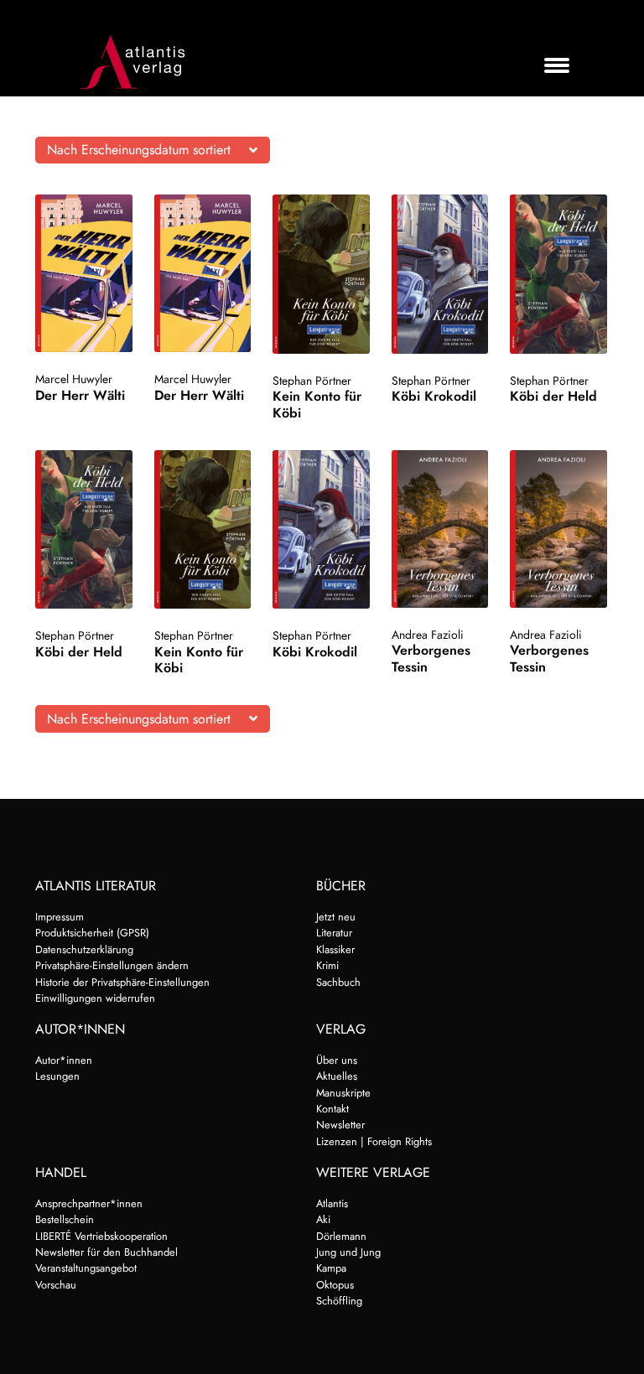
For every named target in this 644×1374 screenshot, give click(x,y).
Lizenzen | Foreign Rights (374, 1141)
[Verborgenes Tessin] (440, 529)
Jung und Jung (348, 1252)
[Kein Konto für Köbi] (321, 273)
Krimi (327, 965)
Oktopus (335, 1285)
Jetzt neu (336, 917)
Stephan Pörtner (312, 380)
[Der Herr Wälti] (83, 273)
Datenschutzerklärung (84, 949)
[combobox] (152, 150)
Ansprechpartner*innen (89, 1203)
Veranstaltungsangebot (86, 1268)
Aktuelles (336, 1076)
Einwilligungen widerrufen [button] (95, 998)
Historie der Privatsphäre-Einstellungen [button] (122, 982)
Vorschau (55, 1285)
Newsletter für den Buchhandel (106, 1252)
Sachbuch (338, 982)
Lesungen (57, 1076)
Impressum (59, 917)
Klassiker (335, 949)
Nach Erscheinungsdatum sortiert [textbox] (139, 149)
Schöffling (339, 1301)
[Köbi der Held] (558, 273)
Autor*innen (63, 1060)
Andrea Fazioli (428, 634)
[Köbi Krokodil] (440, 273)
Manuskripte (343, 1093)
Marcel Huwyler (73, 379)
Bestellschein (64, 1219)
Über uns (336, 1060)
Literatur (334, 933)
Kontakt (332, 1109)
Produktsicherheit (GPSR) (92, 933)
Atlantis (332, 1203)
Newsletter (340, 1125)
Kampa (331, 1268)
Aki (323, 1219)
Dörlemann (341, 1236)
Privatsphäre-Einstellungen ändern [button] (112, 965)
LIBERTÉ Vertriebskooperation (101, 1236)
